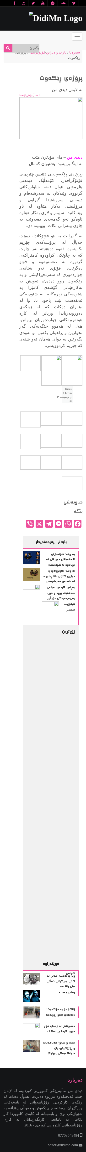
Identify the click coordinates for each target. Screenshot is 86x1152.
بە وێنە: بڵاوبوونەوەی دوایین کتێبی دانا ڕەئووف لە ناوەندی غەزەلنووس (59, 576)
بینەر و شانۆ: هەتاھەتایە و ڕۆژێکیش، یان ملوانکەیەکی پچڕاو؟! (59, 1048)
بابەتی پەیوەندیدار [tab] (51, 542)
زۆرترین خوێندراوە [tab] (59, 797)
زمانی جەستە (67, 992)
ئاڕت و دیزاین (56, 52)
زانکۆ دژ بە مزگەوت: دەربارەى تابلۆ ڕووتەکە (60, 1012)
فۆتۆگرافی (37, 52)
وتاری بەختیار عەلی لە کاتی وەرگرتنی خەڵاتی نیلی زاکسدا (61, 981)
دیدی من (74, 157)
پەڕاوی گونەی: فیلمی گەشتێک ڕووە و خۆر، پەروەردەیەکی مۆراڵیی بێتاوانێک (61, 595)
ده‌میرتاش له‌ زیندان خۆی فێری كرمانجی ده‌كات (59, 1028)
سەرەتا (74, 52)
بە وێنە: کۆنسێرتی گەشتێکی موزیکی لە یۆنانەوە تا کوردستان (60, 560)
